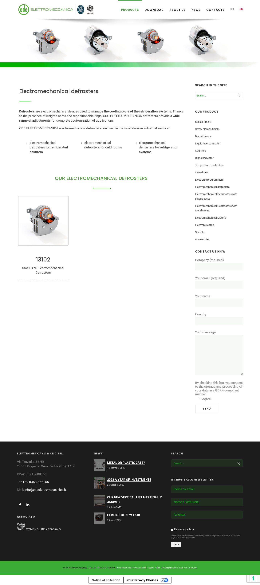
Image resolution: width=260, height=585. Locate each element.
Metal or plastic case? (126, 463)
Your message (205, 332)
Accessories (202, 239)
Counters (200, 150)
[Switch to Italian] (232, 9)
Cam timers (202, 172)
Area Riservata (124, 568)
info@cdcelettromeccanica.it (45, 490)
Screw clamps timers (207, 129)
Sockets (199, 232)
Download (154, 10)
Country (200, 314)
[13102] (43, 220)
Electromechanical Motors (210, 217)
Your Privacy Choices (142, 580)
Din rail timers (203, 136)
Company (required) (209, 260)
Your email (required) (210, 278)
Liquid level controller (207, 143)
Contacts (215, 10)
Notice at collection (106, 580)
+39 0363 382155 (36, 482)
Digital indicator (204, 157)
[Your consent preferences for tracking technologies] (253, 578)
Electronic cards (204, 224)
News (196, 10)
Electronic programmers (209, 179)
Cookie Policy (154, 568)
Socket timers (203, 121)
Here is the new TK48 (123, 515)
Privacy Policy (139, 568)
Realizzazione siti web (172, 568)
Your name (202, 296)
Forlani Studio (190, 568)
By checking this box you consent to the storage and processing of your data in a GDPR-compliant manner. (219, 388)
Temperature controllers (209, 165)
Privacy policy (184, 529)
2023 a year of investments (129, 479)
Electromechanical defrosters (212, 186)
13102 (43, 260)
